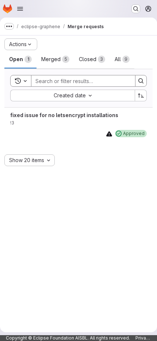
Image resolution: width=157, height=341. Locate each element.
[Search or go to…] (135, 8)
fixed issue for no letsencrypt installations (64, 115)
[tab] (20, 59)
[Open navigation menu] (20, 9)
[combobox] (72, 95)
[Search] (141, 81)
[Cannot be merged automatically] (109, 134)
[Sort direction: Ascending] (141, 95)
